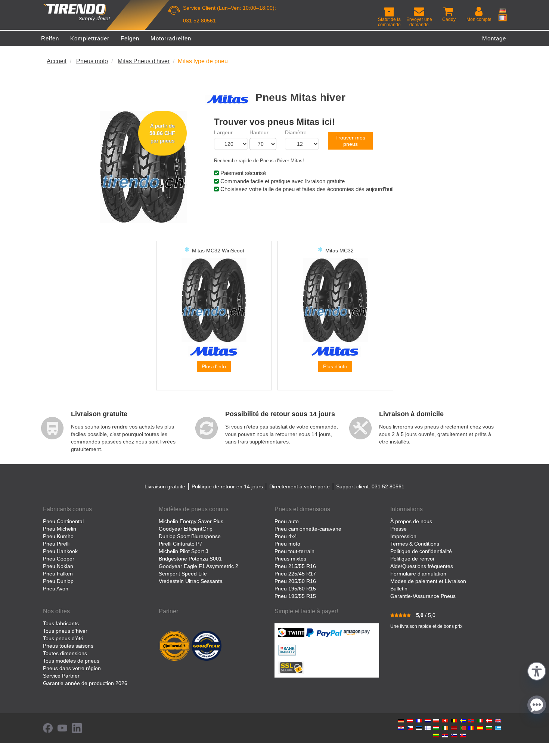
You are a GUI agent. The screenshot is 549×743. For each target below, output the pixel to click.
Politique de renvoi (412, 559)
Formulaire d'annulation (418, 574)
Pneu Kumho (58, 536)
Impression (403, 536)
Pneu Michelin (59, 529)
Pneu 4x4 (285, 536)
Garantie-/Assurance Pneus (423, 596)
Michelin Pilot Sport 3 (183, 551)
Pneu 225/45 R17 (295, 574)
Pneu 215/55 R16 (295, 566)
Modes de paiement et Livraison (428, 581)
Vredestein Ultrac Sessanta (191, 581)
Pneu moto (287, 544)
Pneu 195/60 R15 (295, 589)
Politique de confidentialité (421, 551)
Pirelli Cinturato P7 (180, 544)
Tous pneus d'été (63, 638)
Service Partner (61, 676)
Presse (398, 529)
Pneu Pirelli (56, 544)
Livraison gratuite (165, 486)
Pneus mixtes (290, 559)
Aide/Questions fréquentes (421, 566)
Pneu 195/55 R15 (295, 596)
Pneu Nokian (58, 566)
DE (502, 10)
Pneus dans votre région (72, 668)
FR (502, 17)
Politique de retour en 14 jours (227, 486)
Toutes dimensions (65, 653)
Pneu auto (286, 521)
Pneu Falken (58, 574)
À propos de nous (411, 521)
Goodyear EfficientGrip (186, 529)
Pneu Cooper (58, 559)
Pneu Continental (63, 521)
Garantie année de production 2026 (85, 683)
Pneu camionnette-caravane (307, 529)
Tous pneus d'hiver (65, 631)
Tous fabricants (61, 623)
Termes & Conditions (414, 544)
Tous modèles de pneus (71, 661)
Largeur (223, 132)
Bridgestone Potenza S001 (190, 559)
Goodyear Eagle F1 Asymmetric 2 (198, 566)
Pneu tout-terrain (294, 551)
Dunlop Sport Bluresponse (190, 536)
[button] (536, 670)
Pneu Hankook (60, 551)
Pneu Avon (55, 589)
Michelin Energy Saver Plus (191, 521)
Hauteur (259, 132)
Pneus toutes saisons (68, 646)
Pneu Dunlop (58, 581)
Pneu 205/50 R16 (295, 581)
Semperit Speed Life (183, 574)
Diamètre (296, 132)
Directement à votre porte (299, 486)
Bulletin (398, 589)
